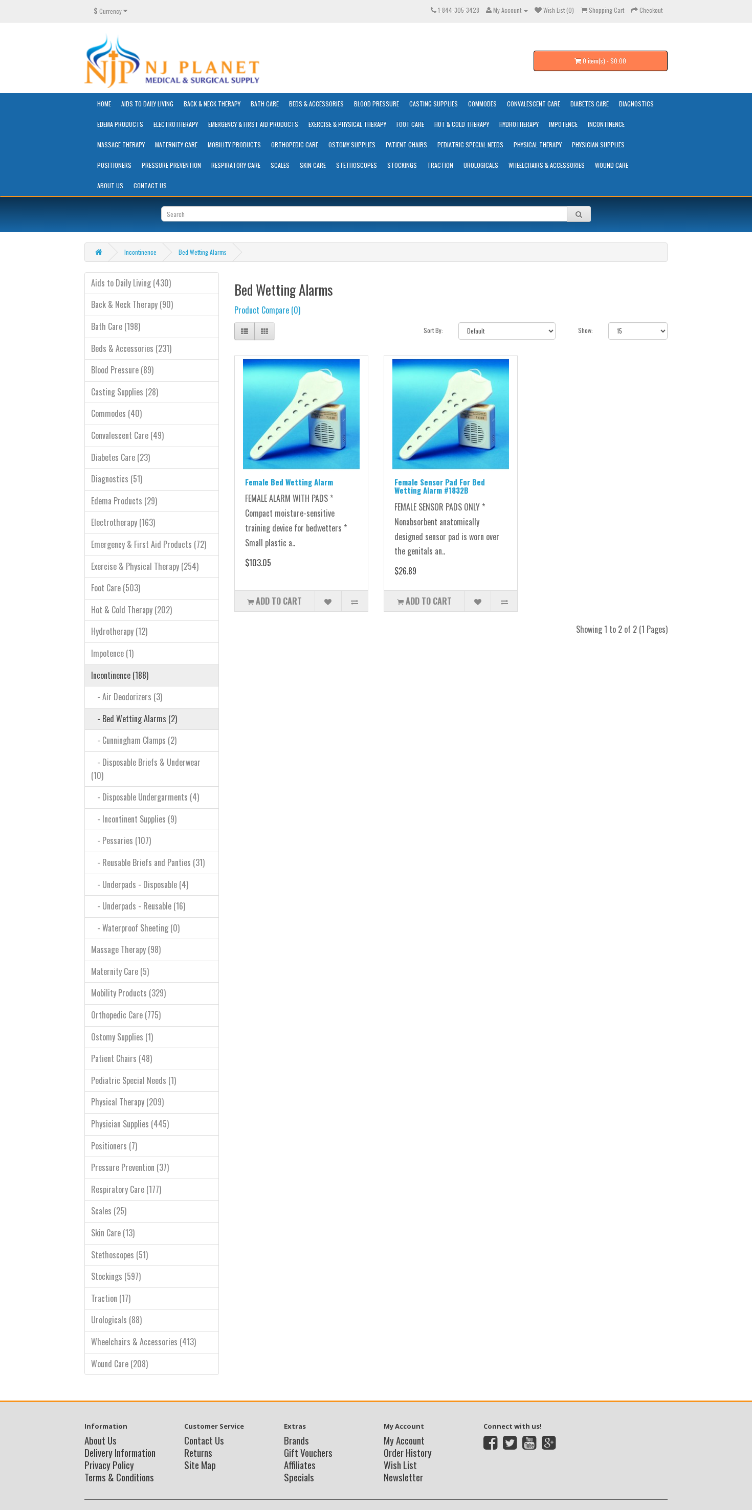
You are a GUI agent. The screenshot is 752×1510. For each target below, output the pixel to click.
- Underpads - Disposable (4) (139, 884)
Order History (408, 1452)
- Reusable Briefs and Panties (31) (148, 862)
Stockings (402, 165)
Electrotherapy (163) (123, 522)
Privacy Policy (109, 1464)
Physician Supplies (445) (130, 1124)
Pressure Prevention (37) (130, 1167)
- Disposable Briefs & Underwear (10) (146, 769)
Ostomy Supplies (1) (122, 1037)
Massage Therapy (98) (126, 949)
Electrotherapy (175, 124)
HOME (104, 103)
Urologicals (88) (116, 1320)
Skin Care (313, 165)
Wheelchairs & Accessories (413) (143, 1342)
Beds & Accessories (316, 103)
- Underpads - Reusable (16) (138, 906)
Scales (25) (108, 1211)
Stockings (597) (116, 1276)
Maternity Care (176, 144)
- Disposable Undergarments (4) (145, 797)
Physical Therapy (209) (127, 1102)
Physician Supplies (598, 144)
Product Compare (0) (267, 310)
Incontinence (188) (119, 675)
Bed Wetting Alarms (203, 252)
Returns (198, 1452)
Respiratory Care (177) (126, 1189)
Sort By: (433, 330)
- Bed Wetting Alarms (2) (134, 719)
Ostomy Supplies (351, 144)
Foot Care (410, 124)
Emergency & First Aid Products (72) (148, 544)
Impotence (563, 124)
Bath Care (265, 103)
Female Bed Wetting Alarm (289, 481)
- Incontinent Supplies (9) (133, 819)
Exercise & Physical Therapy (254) (144, 566)
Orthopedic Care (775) (126, 1015)
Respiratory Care (235, 165)
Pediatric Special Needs (470, 144)
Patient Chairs (406, 144)
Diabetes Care (589, 103)
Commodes (482, 103)
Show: (585, 330)
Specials (299, 1477)
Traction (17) (110, 1298)
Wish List (400, 1464)
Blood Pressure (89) (122, 370)
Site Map (200, 1464)
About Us (110, 185)
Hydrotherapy (519, 124)
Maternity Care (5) (120, 971)
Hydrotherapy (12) (119, 631)
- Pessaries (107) (121, 840)
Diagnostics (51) (116, 479)
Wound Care (611, 165)
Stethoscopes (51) (119, 1255)
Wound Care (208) (119, 1364)
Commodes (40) (116, 413)
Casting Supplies (433, 103)
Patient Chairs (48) (121, 1058)
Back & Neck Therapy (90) (132, 304)
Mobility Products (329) (128, 993)
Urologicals (480, 165)
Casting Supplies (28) (124, 392)
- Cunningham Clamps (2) (133, 740)
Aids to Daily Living (147, 103)
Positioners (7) (114, 1146)
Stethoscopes (356, 165)
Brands (296, 1440)
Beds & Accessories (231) (131, 348)
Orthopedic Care (294, 144)
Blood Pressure (376, 103)
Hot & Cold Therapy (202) (131, 610)
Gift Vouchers (308, 1452)
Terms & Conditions (119, 1477)
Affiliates (300, 1464)
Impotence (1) (112, 653)
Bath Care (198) (115, 326)
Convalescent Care (533, 103)
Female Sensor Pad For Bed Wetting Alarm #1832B (439, 486)
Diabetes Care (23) (120, 457)
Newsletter (403, 1477)
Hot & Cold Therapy (461, 124)
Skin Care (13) (113, 1233)
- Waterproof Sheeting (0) (135, 928)
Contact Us (150, 185)
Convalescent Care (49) (127, 435)
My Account (404, 1440)
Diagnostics (636, 103)
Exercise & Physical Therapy (347, 124)
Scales (280, 165)
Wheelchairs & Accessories (546, 165)
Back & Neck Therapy (212, 103)
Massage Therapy (121, 144)
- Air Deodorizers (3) (126, 697)
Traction (440, 165)
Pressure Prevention (171, 165)
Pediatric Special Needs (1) (133, 1080)
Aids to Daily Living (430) (131, 283)
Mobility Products (234, 144)
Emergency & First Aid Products (253, 124)
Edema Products (120, 124)
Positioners (114, 165)
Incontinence (606, 124)
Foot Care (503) (115, 588)
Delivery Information (120, 1452)
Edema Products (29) (124, 501)
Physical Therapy (538, 144)
